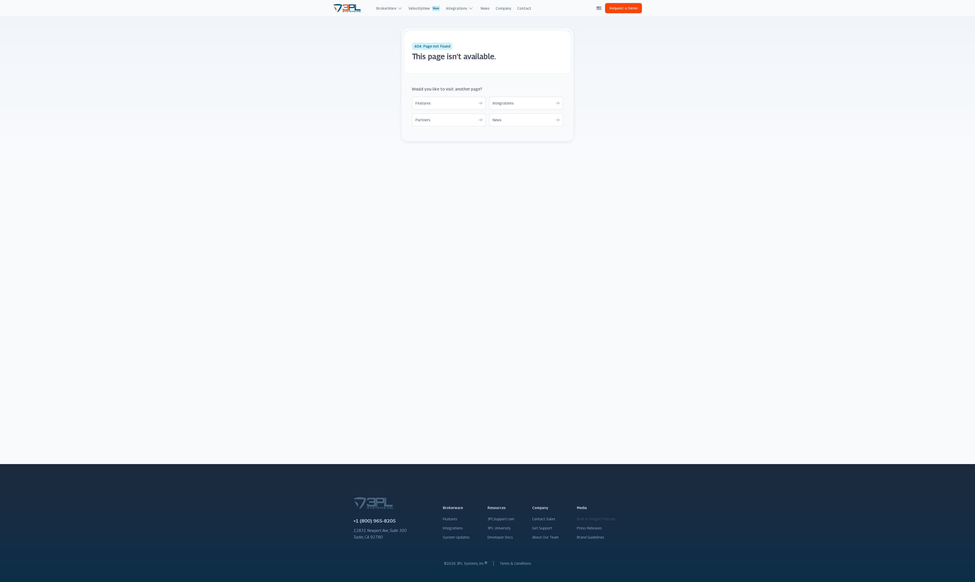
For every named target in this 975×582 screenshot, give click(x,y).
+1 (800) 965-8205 (374, 521)
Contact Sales (543, 519)
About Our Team (545, 537)
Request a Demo (623, 8)
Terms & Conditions (515, 563)
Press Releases (589, 528)
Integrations (453, 528)
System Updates (456, 537)
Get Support (542, 528)
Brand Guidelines (590, 537)
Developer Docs (500, 537)
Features (450, 519)
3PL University (499, 528)
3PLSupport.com (501, 519)
